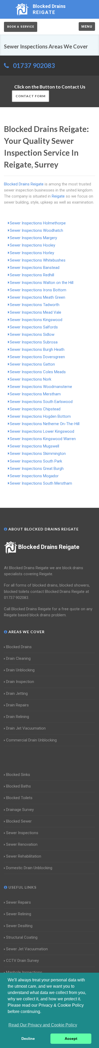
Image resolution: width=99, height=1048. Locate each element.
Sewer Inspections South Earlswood (41, 401)
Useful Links (21, 887)
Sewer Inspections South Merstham (41, 483)
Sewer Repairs (18, 902)
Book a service (20, 26)
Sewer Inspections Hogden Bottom (40, 416)
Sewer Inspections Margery (33, 237)
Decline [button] (28, 1038)
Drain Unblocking (20, 670)
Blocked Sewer (19, 821)
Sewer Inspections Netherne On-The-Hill (44, 423)
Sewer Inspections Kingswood (36, 319)
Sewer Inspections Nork (30, 379)
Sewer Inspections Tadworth (34, 304)
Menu (86, 26)
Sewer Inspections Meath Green (37, 297)
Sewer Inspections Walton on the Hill (41, 282)
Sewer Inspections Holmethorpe (38, 223)
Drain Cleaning (18, 658)
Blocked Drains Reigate (48, 547)
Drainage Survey (20, 809)
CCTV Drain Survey (22, 960)
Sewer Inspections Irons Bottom (38, 290)
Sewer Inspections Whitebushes (37, 260)
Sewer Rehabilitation (23, 856)
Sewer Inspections (22, 832)
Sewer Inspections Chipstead (35, 409)
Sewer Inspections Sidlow (32, 334)
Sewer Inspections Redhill (32, 275)
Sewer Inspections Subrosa (34, 342)
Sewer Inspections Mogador (34, 476)
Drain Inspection (20, 681)
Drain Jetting (17, 693)
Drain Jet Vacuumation (26, 728)
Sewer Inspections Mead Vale (35, 312)
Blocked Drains (19, 646)
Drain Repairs (17, 705)
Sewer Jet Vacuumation (27, 949)
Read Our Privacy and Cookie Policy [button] (42, 1025)
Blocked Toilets (19, 797)
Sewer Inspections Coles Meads (38, 372)
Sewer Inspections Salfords (34, 327)
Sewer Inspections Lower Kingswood (42, 431)
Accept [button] (71, 1038)
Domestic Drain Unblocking (29, 867)
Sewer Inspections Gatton (32, 364)
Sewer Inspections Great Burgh (37, 468)
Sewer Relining (18, 914)
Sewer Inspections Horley (32, 252)
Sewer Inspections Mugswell (34, 446)
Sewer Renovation (21, 844)
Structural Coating (21, 937)
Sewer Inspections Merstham (35, 394)
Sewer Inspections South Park (36, 461)
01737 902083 (34, 65)
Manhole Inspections (24, 972)
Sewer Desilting (19, 925)
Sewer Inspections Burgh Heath (37, 349)
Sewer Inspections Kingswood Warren (43, 438)
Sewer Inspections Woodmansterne (41, 386)
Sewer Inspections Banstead (34, 267)
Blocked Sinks (18, 774)
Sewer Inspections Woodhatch (36, 230)
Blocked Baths (18, 786)
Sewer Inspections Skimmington (38, 453)
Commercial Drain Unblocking (31, 740)
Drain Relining (17, 716)
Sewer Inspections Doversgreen (37, 357)
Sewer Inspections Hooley (32, 245)
